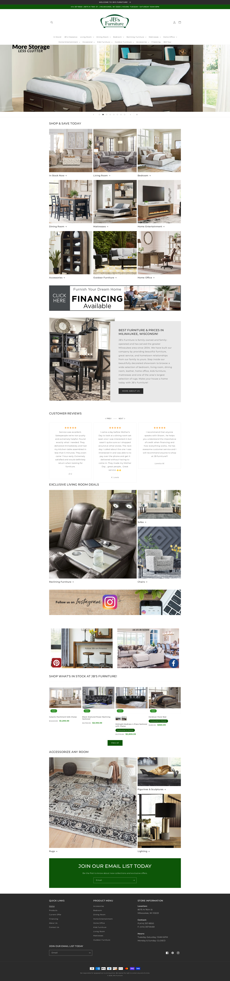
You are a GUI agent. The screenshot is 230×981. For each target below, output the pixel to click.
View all (115, 743)
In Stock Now (56, 175)
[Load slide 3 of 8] (106, 114)
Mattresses (99, 226)
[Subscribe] (133, 880)
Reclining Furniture (60, 582)
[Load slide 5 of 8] (114, 114)
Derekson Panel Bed (157, 717)
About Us (53, 923)
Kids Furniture (99, 927)
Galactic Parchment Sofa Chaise (63, 717)
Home (52, 906)
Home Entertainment (150, 226)
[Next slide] (130, 114)
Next (121, 418)
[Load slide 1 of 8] (99, 114)
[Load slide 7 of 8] (121, 114)
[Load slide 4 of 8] (110, 114)
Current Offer (55, 915)
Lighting (142, 851)
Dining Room (56, 226)
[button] (51, 22)
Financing (53, 919)
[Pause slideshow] (136, 114)
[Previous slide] (93, 114)
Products (53, 910)
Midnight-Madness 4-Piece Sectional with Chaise (131, 725)
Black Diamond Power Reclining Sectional (96, 718)
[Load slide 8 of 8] (124, 114)
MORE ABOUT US (131, 391)
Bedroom (143, 175)
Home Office (145, 277)
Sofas (141, 522)
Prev (109, 418)
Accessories (56, 277)
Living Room (100, 175)
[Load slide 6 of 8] (117, 114)
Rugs (52, 851)
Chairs (141, 582)
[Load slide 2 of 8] (103, 114)
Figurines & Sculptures (150, 789)
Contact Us (54, 927)
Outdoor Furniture (103, 277)
